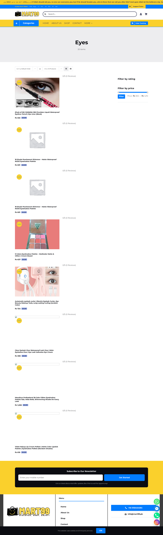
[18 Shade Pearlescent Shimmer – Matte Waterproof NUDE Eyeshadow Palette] (37, 140)
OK (100, 531)
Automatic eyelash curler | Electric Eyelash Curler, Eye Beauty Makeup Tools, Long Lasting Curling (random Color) (37, 303)
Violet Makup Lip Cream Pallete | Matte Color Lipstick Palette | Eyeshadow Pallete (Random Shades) (36, 448)
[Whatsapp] (157, 502)
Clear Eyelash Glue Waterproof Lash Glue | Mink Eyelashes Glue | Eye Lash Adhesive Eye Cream (34, 351)
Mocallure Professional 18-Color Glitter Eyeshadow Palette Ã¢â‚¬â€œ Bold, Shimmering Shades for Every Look (37, 399)
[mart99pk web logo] (27, 11)
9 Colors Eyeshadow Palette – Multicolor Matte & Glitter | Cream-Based (34, 255)
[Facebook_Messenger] (157, 509)
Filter (121, 96)
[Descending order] (40, 68)
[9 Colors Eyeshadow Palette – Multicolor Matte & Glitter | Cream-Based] (37, 234)
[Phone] (157, 515)
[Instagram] (157, 522)
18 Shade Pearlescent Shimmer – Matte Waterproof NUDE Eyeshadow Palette (35, 160)
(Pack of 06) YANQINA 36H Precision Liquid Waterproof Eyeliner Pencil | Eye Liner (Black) (37, 113)
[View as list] (70, 69)
